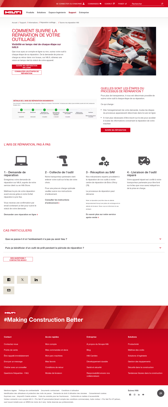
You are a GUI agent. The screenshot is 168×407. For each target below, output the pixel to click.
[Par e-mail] (8, 290)
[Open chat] (160, 393)
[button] (84, 239)
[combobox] (147, 3)
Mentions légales (10, 390)
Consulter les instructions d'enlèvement (57, 201)
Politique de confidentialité (29, 390)
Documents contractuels (50, 390)
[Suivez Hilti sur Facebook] (130, 395)
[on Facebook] (8, 280)
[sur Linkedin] (36, 280)
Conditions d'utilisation (70, 390)
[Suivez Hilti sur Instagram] (134, 395)
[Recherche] (162, 3)
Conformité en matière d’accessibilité (85, 396)
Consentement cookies (97, 393)
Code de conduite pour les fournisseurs (53, 396)
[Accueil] (13, 12)
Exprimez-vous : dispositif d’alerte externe (20, 396)
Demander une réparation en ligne (20, 214)
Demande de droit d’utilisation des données (70, 393)
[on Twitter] (22, 280)
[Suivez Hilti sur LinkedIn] (139, 395)
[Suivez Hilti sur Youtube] (143, 395)
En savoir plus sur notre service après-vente (101, 215)
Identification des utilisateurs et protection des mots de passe (27, 393)
